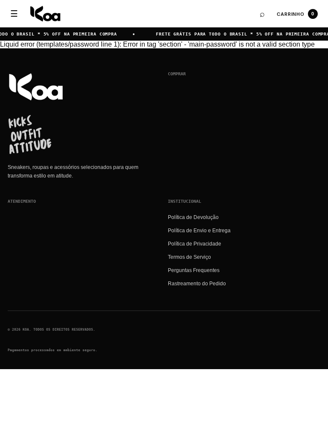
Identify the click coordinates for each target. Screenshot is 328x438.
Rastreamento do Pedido (197, 284)
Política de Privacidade (194, 244)
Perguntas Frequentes (194, 270)
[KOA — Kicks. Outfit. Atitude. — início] (45, 13)
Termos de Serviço (189, 257)
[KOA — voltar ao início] (36, 87)
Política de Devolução (193, 217)
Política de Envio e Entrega (199, 231)
